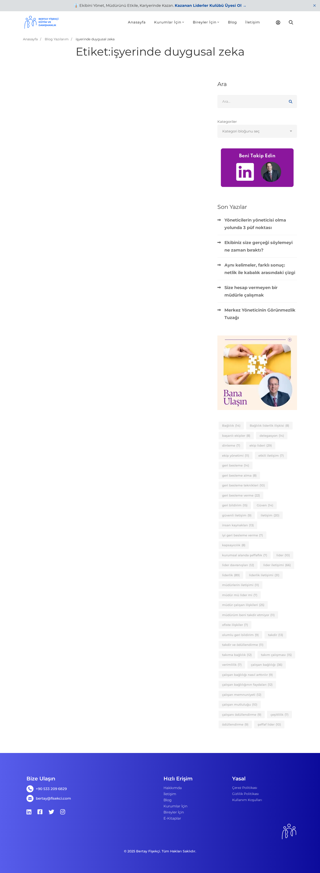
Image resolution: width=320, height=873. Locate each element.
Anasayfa (30, 39)
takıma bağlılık (237, 655)
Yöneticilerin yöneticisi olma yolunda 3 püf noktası (255, 224)
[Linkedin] (28, 812)
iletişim (270, 515)
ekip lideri (260, 445)
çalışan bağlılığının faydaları (247, 684)
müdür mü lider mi (239, 595)
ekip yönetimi (235, 455)
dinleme (231, 445)
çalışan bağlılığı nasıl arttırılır (247, 675)
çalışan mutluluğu (239, 704)
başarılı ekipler (236, 435)
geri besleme (235, 465)
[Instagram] (62, 812)
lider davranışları (238, 565)
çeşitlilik (279, 714)
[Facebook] (39, 812)
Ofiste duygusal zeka (54, 145)
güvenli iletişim (236, 515)
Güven (265, 505)
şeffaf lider (269, 724)
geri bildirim (234, 505)
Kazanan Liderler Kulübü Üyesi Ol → (210, 5)
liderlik (231, 575)
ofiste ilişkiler (235, 625)
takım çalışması (276, 655)
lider (283, 555)
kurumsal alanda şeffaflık (244, 555)
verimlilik (232, 664)
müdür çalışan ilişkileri (243, 605)
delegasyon (272, 435)
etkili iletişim (271, 455)
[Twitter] (51, 812)
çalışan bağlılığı (266, 664)
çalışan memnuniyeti (241, 694)
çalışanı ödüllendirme (241, 714)
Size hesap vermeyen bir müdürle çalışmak (251, 291)
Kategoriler (227, 121)
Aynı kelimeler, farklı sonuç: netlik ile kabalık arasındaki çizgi (259, 269)
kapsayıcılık (233, 545)
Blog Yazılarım (57, 39)
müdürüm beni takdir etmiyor (248, 615)
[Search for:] (257, 101)
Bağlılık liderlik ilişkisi (269, 425)
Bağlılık (231, 425)
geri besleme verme (241, 495)
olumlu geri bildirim (240, 635)
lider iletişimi (277, 565)
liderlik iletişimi (264, 575)
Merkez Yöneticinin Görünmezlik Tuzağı (259, 314)
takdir (275, 635)
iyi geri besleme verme (242, 535)
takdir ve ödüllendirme (242, 645)
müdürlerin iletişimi (240, 585)
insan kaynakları (238, 525)
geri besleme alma (239, 475)
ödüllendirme (235, 724)
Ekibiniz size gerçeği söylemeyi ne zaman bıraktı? (258, 246)
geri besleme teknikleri (243, 485)
